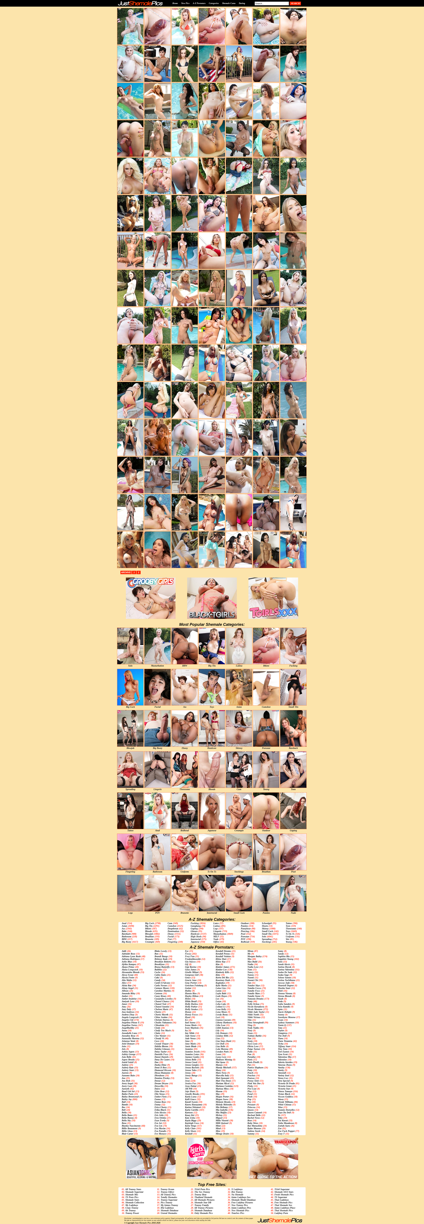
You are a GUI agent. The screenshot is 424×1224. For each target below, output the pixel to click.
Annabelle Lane (129, 1033)
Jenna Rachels (192, 1067)
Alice (124, 983)
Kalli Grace (190, 1099)
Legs (215, 928)
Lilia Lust (220, 1025)
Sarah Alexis (284, 964)
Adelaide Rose (128, 954)
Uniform (290, 936)
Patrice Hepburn (255, 1067)
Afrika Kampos (129, 964)
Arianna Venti (128, 1041)
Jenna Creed (191, 1062)
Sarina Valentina (286, 969)
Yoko (280, 1118)
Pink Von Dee (254, 1083)
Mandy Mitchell (223, 1067)
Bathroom (126, 936)
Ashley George (128, 1054)
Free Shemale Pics (283, 1202)
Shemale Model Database (243, 1200)
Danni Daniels (162, 1057)
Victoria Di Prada (286, 1083)
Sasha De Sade (285, 972)
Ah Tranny (130, 1210)
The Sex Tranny (202, 1192)
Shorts (265, 926)
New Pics (185, 3)
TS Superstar (280, 1197)
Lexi (218, 1017)
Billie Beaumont (129, 1128)
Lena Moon (221, 1012)
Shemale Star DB (202, 1202)
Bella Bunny (128, 1118)
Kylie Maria (221, 985)
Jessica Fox (190, 1083)
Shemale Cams (229, 3)
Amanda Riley (128, 993)
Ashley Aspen (128, 1051)
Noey (249, 1030)
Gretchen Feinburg (194, 985)
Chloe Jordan (161, 1017)
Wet (287, 939)
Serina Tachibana (286, 980)
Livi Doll (220, 1044)
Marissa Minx (222, 1089)
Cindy (157, 1028)
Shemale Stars (132, 1200)
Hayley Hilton (192, 996)
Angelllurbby (128, 1028)
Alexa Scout (127, 975)
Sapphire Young (285, 959)
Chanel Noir (160, 1004)
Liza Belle (220, 1046)
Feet (170, 939)
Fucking (195, 923)
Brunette (149, 939)
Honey (188, 1012)
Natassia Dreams (255, 999)
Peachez (251, 1075)
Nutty (250, 1041)
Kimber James (222, 967)
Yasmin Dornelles (286, 1110)
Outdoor (245, 923)
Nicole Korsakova (255, 1006)
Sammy (251, 1134)
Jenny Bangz (191, 1075)
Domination (173, 931)
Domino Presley (162, 1078)
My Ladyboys (131, 1205)
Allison (125, 991)
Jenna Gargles (192, 1065)
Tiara (280, 1038)
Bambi (125, 1104)
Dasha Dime (160, 1065)
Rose (249, 1120)
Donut (158, 1081)
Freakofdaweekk (193, 959)
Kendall (188, 1134)
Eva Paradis (160, 1131)
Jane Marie (190, 1044)
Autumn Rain (128, 1075)
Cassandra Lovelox (164, 999)
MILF (216, 936)
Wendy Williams (285, 1102)
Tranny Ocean (167, 1189)
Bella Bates (127, 1115)
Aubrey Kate (127, 1067)
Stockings (266, 942)
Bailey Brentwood (130, 1096)
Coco (157, 1041)
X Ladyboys (236, 1189)
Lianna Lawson (223, 1020)
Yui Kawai (283, 1120)
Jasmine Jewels (192, 1051)
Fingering (172, 942)
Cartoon (158, 993)
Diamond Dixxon (163, 1070)
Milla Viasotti (222, 1120)
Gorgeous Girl (192, 975)
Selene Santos (284, 977)
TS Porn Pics (131, 1197)
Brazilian (149, 936)
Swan (280, 1020)
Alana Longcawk (130, 969)
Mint (218, 1131)
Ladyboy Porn (281, 1213)
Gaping (194, 928)
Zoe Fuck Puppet (286, 1131)
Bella (124, 1112)
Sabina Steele (254, 1131)
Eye (186, 951)
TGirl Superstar (282, 1189)
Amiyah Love (128, 1001)
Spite (280, 1009)
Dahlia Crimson (162, 1049)
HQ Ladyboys (167, 1208)
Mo (249, 954)
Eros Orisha (160, 1118)
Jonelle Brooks (192, 1094)
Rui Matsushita (254, 1126)
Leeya (218, 1001)
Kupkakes (220, 983)
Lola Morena (222, 1049)
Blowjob (149, 934)
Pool (243, 934)
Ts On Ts (290, 934)
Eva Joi (158, 1123)
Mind (218, 1128)
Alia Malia (127, 980)
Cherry (158, 1012)
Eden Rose (160, 1091)
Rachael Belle (254, 1115)
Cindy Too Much (163, 1030)
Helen (188, 999)
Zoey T (281, 1134)
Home (175, 3)
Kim (218, 964)
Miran (250, 951)
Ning (249, 1025)
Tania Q (282, 1025)
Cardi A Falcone (162, 983)
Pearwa (251, 1078)
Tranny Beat (200, 1194)
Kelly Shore (190, 1131)
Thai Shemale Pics (283, 1210)
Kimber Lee (221, 969)
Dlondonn (159, 1075)
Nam (249, 969)
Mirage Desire (222, 1134)
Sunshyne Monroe (286, 1017)
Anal (124, 923)
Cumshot (172, 926)
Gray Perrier (191, 983)
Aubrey (125, 1065)
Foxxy (188, 954)
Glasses (194, 931)
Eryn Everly (160, 1120)
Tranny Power (132, 1213)
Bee (123, 1107)
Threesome (291, 928)
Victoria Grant (285, 1086)
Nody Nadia (253, 1028)
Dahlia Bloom (161, 1046)
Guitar (188, 988)
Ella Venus (160, 1094)
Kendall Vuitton (223, 956)
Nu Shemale (237, 1194)
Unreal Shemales (169, 1213)
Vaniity (281, 1067)
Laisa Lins (221, 988)
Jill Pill (188, 1089)
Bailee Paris (127, 1094)
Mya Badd (252, 961)
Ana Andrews (128, 1012)
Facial (171, 936)
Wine (280, 1107)
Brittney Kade (161, 959)
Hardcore (195, 934)
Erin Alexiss (160, 1112)
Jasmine (189, 1049)
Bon (157, 954)
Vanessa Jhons (285, 1065)
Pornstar (245, 936)
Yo (279, 1115)
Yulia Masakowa (286, 1123)
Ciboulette (159, 1025)
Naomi (250, 977)
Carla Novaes (161, 985)
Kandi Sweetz (191, 1102)
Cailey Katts (160, 975)
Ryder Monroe (254, 1128)
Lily (217, 1030)
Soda (280, 1001)
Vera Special (284, 1081)
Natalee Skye (253, 985)
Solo (264, 936)
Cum (170, 923)
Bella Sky (126, 1120)
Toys (288, 931)
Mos (249, 959)
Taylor (281, 1030)
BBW (124, 939)
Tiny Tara (282, 1049)
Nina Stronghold (255, 1022)
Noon (250, 1033)
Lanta (218, 991)
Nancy (250, 972)
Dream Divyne (161, 1083)
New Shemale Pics (240, 1210)
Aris (124, 1049)
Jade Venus (190, 1038)
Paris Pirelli (253, 1062)
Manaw (219, 1065)
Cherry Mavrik (161, 1014)
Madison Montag (224, 1059)
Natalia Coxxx (254, 988)
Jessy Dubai (190, 1086)
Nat (249, 983)
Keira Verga (190, 1126)
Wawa (281, 1099)
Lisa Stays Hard (223, 1041)
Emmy (158, 1104)
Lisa (218, 1038)
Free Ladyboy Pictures (242, 1202)
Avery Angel (127, 1083)
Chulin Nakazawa (163, 1022)
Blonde (148, 931)
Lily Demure (222, 1033)
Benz (124, 1123)
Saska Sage (283, 975)
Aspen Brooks (128, 1059)
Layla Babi (221, 993)
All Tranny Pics (168, 1194)
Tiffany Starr (284, 1046)
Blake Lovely (161, 951)
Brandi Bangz (161, 956)
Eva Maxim (160, 1128)
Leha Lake (221, 1004)
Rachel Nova (253, 1118)
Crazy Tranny (131, 1208)
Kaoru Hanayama (193, 1104)
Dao (157, 1062)
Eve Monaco (160, 1134)
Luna (218, 1054)
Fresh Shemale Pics (283, 1194)
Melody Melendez (224, 1104)
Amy (124, 1006)
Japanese (195, 942)
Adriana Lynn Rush (131, 956)
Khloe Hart (221, 959)
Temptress (282, 1033)
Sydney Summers (286, 1022)
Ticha (280, 1044)
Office (216, 942)
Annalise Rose (128, 1036)
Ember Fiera (161, 1096)
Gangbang (196, 926)
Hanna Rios (191, 993)
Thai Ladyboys (281, 1200)
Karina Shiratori (193, 1107)
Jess (187, 1078)
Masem (219, 1091)
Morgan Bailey (254, 956)
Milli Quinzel (222, 1123)
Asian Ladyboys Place (284, 1208)
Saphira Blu (284, 956)
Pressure (251, 1104)
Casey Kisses (160, 996)
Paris (249, 1059)
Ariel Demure (128, 1044)
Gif (186, 964)
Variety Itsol (283, 1075)
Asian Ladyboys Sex (240, 1197)
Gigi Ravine (190, 967)
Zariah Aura (284, 1126)
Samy (280, 951)
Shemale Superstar (134, 1192)
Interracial (196, 939)
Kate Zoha (190, 1118)
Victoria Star (284, 1089)
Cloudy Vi (159, 1038)
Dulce (157, 1089)
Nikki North (253, 1014)
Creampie (149, 942)
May (218, 1094)
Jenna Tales (191, 1070)
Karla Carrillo (191, 1110)
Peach (250, 1073)
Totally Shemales (169, 1197)
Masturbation (219, 934)
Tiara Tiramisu (285, 1041)
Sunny (281, 1014)
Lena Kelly (221, 1009)
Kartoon (189, 1112)
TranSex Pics (237, 1213)
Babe (124, 931)
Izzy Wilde (189, 1033)
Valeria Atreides (285, 1062)
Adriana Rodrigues (131, 959)
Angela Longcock (130, 1017)
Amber (125, 996)
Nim (249, 1020)
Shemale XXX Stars (283, 1192)
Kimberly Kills (222, 972)
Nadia (250, 964)
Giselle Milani (192, 972)
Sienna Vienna (285, 993)
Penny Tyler (253, 1081)
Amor (124, 1004)
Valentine (282, 1059)
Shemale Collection (134, 1202)
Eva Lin (158, 1126)
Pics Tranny (166, 1202)
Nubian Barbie (254, 1036)
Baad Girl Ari (128, 1091)
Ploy (249, 1091)
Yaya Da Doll (284, 1112)
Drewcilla (159, 1086)
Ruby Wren (252, 1123)
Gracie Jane (191, 980)
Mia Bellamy (222, 1107)
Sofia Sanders (284, 1004)
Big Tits (149, 926)
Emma (158, 1099)
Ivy (186, 1030)
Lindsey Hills (222, 1036)
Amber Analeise (129, 999)
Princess (251, 1107)
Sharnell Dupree (286, 985)
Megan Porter (222, 1096)
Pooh (250, 1096)
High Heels (196, 936)
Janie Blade (190, 1046)
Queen (250, 1110)
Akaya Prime (128, 967)
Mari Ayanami (222, 1078)
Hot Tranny (237, 1192)
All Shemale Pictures (204, 1200)
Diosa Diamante (162, 1073)
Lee (217, 999)
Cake (157, 977)
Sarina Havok (284, 967)
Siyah (280, 999)
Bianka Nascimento (131, 1126)
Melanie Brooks (223, 1102)
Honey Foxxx (191, 1014)
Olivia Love (253, 1046)
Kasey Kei (189, 1115)
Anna (124, 1030)
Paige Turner (253, 1049)
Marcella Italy (222, 1075)
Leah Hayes (221, 996)
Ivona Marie (191, 1025)
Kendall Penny (223, 954)
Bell (124, 1110)
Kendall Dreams (223, 951)
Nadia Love (253, 967)
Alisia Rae (127, 985)
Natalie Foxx (253, 991)
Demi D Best (161, 1067)
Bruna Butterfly (162, 967)
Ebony (171, 934)
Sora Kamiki (284, 1006)
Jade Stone (190, 1036)
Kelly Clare (190, 1128)
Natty (250, 1001)
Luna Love (221, 1057)
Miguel (219, 1118)
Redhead (245, 942)
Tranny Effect (167, 1192)
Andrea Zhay (128, 1014)
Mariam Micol (222, 1083)
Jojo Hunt (190, 1091)
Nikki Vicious (253, 1017)
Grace (188, 977)
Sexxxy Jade (284, 983)
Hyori (187, 1017)
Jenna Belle (190, 1059)
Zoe (280, 1128)
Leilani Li (220, 1006)
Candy (158, 980)
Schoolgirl (267, 923)
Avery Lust (127, 1086)
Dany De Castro (162, 1059)
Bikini (148, 928)
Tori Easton (283, 1051)
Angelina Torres (129, 1025)
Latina (216, 926)
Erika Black (160, 1110)
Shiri (280, 991)
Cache (157, 972)
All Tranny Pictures (203, 1208)
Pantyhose (246, 928)
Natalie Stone (254, 996)
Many (218, 1070)
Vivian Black (284, 1094)
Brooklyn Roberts (163, 961)
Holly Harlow (191, 1004)
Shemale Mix (131, 1194)
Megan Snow (222, 1099)
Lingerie (217, 931)
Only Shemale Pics (203, 1213)
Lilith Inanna (222, 1028)
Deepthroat (173, 928)
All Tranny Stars (133, 1189)
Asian (124, 926)
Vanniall (282, 1073)
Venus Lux (283, 1078)
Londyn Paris (222, 1051)
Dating (242, 3)
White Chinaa (284, 1104)
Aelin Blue (127, 961)
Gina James (190, 969)
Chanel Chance (162, 1001)
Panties (244, 926)
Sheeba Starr (284, 988)
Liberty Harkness (224, 1022)
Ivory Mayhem (192, 1028)
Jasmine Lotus (192, 1054)
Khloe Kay (221, 961)
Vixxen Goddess (285, 1096)
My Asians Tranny (169, 1205)
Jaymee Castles (192, 1057)
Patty (249, 1070)
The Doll (282, 1036)
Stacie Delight (285, 1012)
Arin (124, 1046)
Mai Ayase (220, 1062)
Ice (186, 1020)
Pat (249, 1065)
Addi (124, 951)
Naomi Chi (252, 980)
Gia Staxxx (190, 961)
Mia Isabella (222, 1110)
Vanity (281, 1070)
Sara (280, 961)
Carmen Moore (162, 988)
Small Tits (267, 934)
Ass (123, 928)
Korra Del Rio (222, 977)
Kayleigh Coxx (192, 1123)
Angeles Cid (127, 1020)
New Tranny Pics (239, 1205)
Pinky (250, 1086)
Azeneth (125, 1089)
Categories (214, 3)
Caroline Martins (163, 991)
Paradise (251, 1057)
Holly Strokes (191, 1009)
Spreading (267, 939)
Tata (280, 1028)
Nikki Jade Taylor (256, 1012)
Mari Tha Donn (223, 1081)
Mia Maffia (221, 1112)
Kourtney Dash (223, 980)
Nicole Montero (254, 1009)
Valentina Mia (285, 1057)
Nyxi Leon (252, 1044)
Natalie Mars (253, 993)
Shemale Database (169, 1210)
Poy (249, 1102)
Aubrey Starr (128, 1070)
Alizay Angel (128, 988)
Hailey (188, 991)
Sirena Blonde (285, 996)
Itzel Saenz (190, 1022)
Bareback (126, 934)
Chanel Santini (162, 1006)
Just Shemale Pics (143, 1223)
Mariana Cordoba (224, 1086)
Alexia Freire (128, 977)
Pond (250, 1094)
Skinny (265, 928)
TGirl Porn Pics (202, 1189)
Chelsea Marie (161, 1009)
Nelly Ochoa (253, 1004)
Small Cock (267, 931)
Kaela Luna (190, 1096)
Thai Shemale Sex (283, 1205)
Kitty (218, 975)
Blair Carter (127, 1134)
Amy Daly (126, 1009)
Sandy (281, 954)
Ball (124, 1102)
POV (243, 939)
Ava (123, 1078)
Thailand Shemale (203, 1197)
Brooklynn (160, 964)
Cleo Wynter (160, 1036)
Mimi (218, 1126)
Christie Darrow (162, 1020)
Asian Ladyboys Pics (241, 1208)
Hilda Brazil (191, 1001)
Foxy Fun (190, 956)
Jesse (187, 1081)
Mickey (219, 1115)
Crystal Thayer (162, 1044)
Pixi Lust (251, 1089)
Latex (216, 923)
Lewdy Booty (222, 1014)
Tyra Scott (283, 1054)
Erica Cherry (161, 1107)
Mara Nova (221, 1073)
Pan (249, 1054)
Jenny (188, 1073)
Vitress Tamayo (285, 1091)
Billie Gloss (127, 1131)
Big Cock (149, 923)
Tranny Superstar (169, 1200)
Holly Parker (191, 1006)
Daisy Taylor (161, 1051)
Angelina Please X (130, 1022)
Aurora (125, 1073)
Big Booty (126, 942)
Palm (250, 1051)
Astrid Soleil (127, 1062)
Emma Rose (160, 1102)
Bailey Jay (127, 1099)
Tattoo (289, 923)
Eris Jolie (159, 1115)
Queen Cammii (254, 1112)
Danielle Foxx (161, 1054)
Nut (249, 1038)
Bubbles (158, 969)
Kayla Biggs (190, 1120)
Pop (249, 1099)
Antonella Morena (130, 1038)
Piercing (245, 931)
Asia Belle (126, 1057)
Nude (215, 939)
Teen (288, 926)
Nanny (250, 975)
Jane (187, 1041)
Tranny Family (201, 1205)
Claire (157, 1033)
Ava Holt (126, 1081)
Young (289, 942)
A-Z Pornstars (199, 3)
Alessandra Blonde (131, 972)
